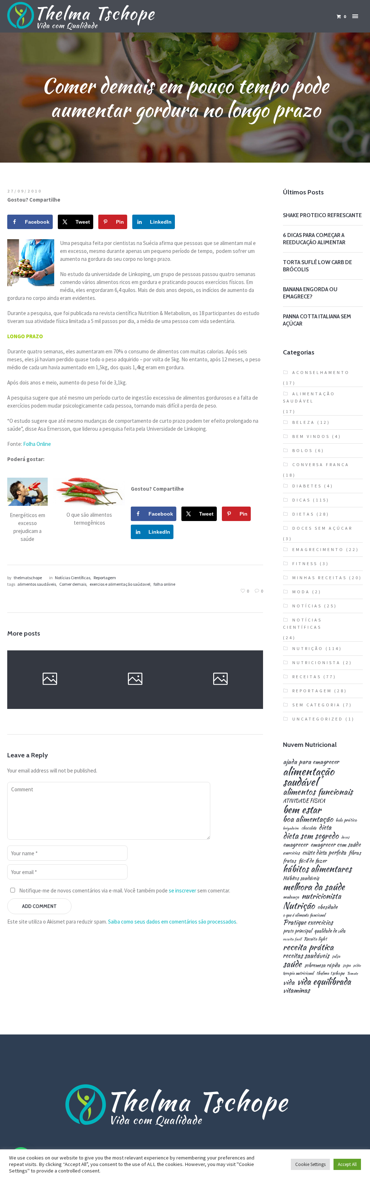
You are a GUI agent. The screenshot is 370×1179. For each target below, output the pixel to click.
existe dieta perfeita (324, 853)
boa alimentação (308, 819)
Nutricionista (316, 662)
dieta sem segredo (311, 836)
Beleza (303, 422)
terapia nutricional (298, 973)
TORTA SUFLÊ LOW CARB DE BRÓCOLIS (317, 266)
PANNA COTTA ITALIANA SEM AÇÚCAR (317, 320)
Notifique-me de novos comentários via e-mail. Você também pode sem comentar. (124, 890)
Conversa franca (320, 464)
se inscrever (182, 890)
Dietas (303, 514)
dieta (325, 827)
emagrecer (295, 844)
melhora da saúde (314, 886)
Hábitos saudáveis (301, 878)
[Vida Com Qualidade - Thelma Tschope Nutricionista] (185, 1106)
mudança (291, 897)
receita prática (308, 947)
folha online (164, 584)
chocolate (308, 828)
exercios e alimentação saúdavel (120, 584)
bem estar (302, 810)
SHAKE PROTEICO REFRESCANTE (322, 215)
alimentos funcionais (318, 792)
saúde (292, 964)
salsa (336, 956)
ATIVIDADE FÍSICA (304, 801)
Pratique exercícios (308, 922)
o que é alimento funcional (304, 915)
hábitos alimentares (317, 869)
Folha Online (37, 443)
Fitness (305, 563)
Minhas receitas (319, 577)
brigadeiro (291, 828)
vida (288, 982)
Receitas (306, 676)
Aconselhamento (321, 372)
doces (345, 837)
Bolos (302, 450)
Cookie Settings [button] (310, 1164)
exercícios (291, 853)
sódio (357, 966)
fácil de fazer (312, 860)
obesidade (327, 906)
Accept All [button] (347, 1164)
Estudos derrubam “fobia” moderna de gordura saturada (219, 679)
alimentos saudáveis (36, 584)
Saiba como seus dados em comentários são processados (172, 921)
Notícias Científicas (72, 577)
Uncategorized (317, 719)
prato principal (297, 931)
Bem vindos (311, 436)
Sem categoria (316, 704)
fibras (355, 852)
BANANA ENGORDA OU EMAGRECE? (310, 293)
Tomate (352, 974)
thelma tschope (330, 973)
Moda (301, 591)
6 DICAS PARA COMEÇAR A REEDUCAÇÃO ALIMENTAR (314, 239)
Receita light (315, 939)
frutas (289, 860)
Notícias (123, 698)
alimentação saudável (308, 776)
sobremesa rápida (322, 965)
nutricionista (321, 896)
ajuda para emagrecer (311, 761)
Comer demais (72, 584)
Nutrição (61, 706)
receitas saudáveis (306, 955)
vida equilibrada (324, 981)
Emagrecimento (318, 549)
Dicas (38, 706)
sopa (346, 965)
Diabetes (307, 486)
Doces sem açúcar (322, 528)
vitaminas (296, 990)
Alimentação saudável (309, 397)
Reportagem (105, 577)
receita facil (292, 939)
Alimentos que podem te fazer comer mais (134, 680)
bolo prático (346, 820)
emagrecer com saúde (335, 844)
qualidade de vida (329, 931)
